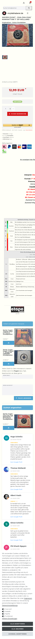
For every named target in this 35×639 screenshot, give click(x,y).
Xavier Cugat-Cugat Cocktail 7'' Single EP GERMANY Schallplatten (8, 352)
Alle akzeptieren (17, 624)
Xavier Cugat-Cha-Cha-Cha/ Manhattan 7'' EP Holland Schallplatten (8, 416)
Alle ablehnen (17, 629)
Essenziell (8, 609)
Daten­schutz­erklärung (9, 605)
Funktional (9, 616)
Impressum (28, 598)
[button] (17, 126)
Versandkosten (29, 130)
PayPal (7, 614)
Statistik (7, 611)
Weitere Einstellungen (9, 618)
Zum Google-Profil (16, 462)
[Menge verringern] (13, 109)
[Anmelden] (24, 3)
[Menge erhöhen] (10, 109)
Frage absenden (24, 398)
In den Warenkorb (18, 114)
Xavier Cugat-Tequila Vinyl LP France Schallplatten (8, 332)
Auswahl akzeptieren (17, 634)
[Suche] (29, 8)
